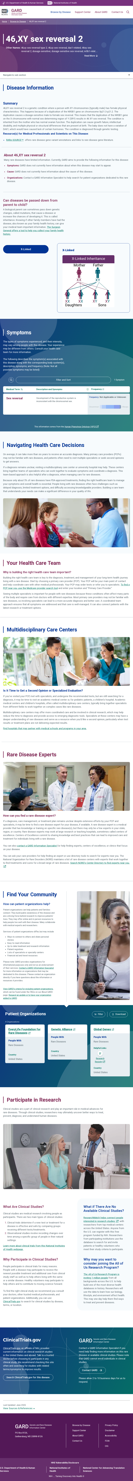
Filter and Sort (63, 380)
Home (4, 21)
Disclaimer (110, 1430)
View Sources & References (18, 1408)
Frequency (96, 389)
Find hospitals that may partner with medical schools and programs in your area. (45, 728)
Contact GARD (90, 1370)
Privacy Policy (111, 1425)
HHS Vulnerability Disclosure (65, 1463)
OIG (106, 1446)
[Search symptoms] (11, 379)
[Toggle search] (127, 12)
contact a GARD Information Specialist (37, 845)
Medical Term (13, 389)
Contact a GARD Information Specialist (36, 968)
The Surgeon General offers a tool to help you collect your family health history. (33, 230)
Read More (89, 56)
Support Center (83, 12)
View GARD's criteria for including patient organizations (28, 989)
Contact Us (117, 12)
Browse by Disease (61, 12)
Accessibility (111, 1436)
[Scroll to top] (126, 1474)
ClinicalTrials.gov (11, 1301)
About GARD (101, 12)
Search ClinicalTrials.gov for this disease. (28, 1377)
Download (120, 1014)
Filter (100, 1014)
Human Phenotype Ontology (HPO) (81, 427)
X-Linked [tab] (26, 249)
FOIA (107, 1441)
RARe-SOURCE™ (15, 140)
